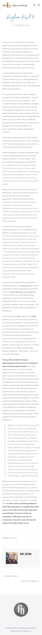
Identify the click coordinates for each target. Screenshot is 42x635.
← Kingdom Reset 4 (10, 576)
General (13, 538)
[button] (34, 5)
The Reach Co (25, 631)
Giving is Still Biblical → (30, 581)
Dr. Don (26, 25)
